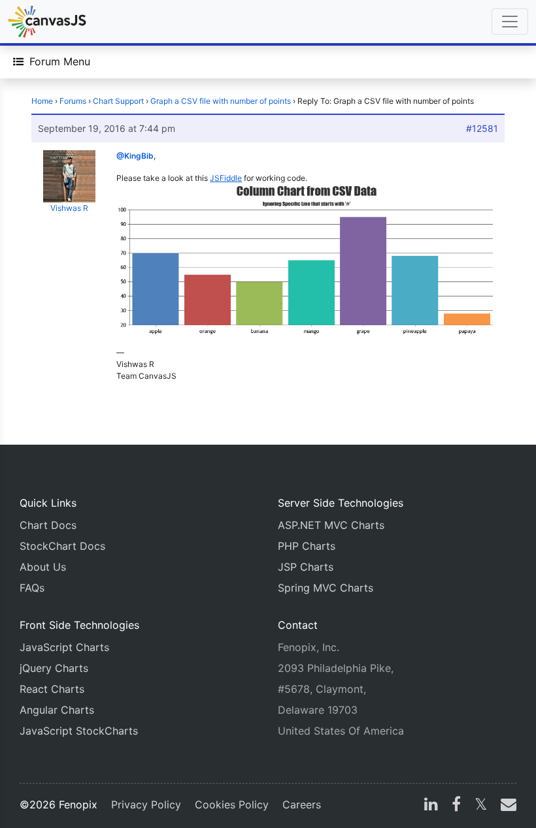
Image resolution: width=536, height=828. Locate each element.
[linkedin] (431, 806)
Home (42, 101)
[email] (505, 806)
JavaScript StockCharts (79, 730)
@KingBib (135, 156)
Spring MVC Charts (325, 587)
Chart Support (118, 101)
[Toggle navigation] (510, 21)
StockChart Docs (62, 545)
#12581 (482, 128)
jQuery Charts (54, 668)
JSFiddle (226, 178)
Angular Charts (57, 709)
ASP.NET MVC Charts (331, 525)
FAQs (32, 587)
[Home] (47, 21)
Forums (72, 101)
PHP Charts (306, 545)
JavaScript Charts (64, 647)
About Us (43, 566)
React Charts (52, 688)
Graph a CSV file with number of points (220, 101)
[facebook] (456, 806)
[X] (480, 806)
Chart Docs (48, 525)
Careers (301, 804)
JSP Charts (305, 566)
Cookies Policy (232, 804)
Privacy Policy (146, 804)
